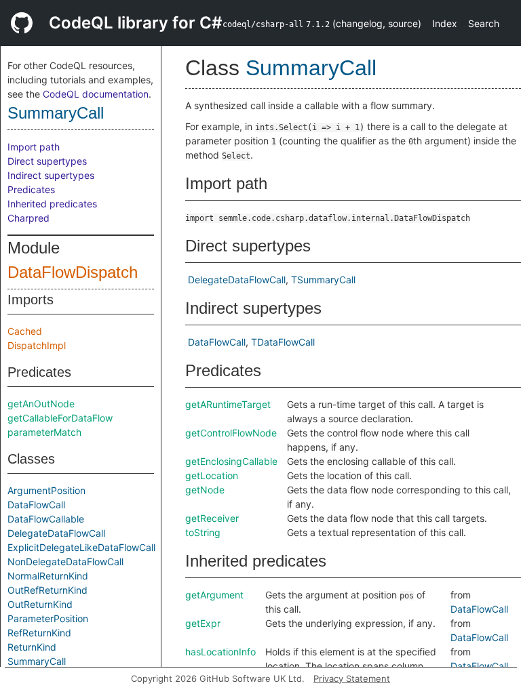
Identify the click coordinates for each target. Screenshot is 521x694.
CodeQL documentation (96, 94)
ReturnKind (31, 647)
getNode (205, 489)
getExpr (202, 623)
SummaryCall (55, 113)
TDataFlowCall (283, 342)
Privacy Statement (351, 678)
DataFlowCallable (45, 519)
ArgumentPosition (46, 490)
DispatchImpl (36, 345)
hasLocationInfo (220, 651)
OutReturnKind (40, 604)
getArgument (214, 594)
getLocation (211, 475)
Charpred (28, 218)
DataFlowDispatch (72, 272)
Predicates (31, 189)
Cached (24, 331)
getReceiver (212, 518)
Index (444, 23)
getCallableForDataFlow (60, 418)
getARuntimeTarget (228, 404)
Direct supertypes (47, 161)
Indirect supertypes (50, 175)
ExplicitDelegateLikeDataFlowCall (81, 547)
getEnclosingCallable (231, 461)
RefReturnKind (39, 632)
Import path (33, 146)
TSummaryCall (323, 279)
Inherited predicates (52, 203)
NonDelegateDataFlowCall (65, 561)
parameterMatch (44, 432)
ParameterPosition (47, 618)
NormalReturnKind (47, 575)
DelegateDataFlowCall (56, 533)
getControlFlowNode (231, 432)
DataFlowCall (36, 504)
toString (202, 532)
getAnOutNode (41, 403)
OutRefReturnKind (47, 590)
